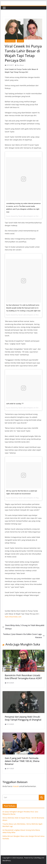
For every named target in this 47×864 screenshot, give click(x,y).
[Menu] (4, 8)
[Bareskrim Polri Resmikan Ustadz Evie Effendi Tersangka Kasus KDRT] (23, 651)
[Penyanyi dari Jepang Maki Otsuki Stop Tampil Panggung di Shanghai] (23, 692)
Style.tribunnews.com (13, 617)
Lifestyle (20, 41)
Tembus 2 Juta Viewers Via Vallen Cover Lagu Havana (22, 636)
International (10, 41)
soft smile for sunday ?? (15, 403)
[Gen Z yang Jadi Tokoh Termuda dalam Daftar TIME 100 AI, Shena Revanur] (23, 734)
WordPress (7, 860)
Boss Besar (20, 65)
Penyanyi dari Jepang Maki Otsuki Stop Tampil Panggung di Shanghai (23, 718)
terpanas (19, 858)
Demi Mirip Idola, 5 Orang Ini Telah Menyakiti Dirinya (24, 627)
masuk (16, 786)
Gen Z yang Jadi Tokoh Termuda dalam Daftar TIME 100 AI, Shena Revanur (22, 761)
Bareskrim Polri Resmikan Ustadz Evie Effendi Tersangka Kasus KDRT (23, 677)
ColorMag (37, 858)
